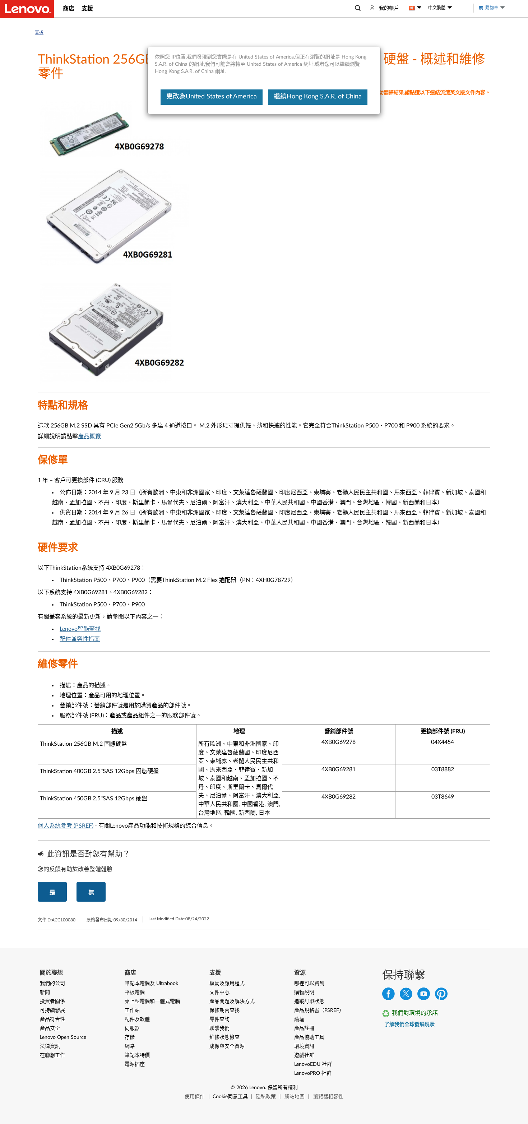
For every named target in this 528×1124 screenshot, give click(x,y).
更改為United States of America (211, 96)
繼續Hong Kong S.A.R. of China (318, 96)
